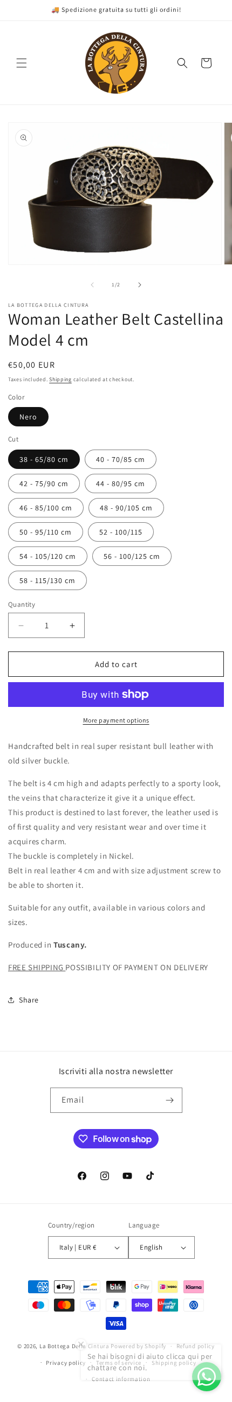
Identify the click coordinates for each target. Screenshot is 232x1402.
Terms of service (118, 1362)
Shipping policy (174, 1362)
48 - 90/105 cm (126, 508)
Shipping (60, 379)
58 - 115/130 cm (47, 580)
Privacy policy (66, 1362)
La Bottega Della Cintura (74, 1346)
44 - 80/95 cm (120, 483)
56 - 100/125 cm (132, 556)
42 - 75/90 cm (44, 483)
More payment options (116, 720)
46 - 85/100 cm (45, 508)
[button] (21, 63)
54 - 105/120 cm (47, 556)
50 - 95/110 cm (45, 532)
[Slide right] (140, 285)
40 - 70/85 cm (120, 459)
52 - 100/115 (120, 532)
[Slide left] (92, 285)
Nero (28, 417)
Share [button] (29, 1000)
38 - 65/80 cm (44, 459)
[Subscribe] (170, 1100)
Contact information (121, 1379)
